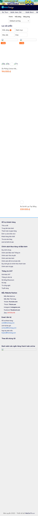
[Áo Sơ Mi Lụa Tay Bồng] (28, 119)
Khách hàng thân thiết (8, 236)
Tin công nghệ (6, 285)
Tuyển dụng (5, 288)
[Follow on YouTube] (16, 342)
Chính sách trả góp (7, 266)
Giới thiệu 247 (6, 274)
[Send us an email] (10, 342)
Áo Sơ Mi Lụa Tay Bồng (28, 206)
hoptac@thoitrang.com (9, 333)
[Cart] (31, 7)
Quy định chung (6, 250)
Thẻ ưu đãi (5, 225)
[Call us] (13, 342)
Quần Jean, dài (16, 12)
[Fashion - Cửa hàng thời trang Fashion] (8, 7)
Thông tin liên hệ (7, 277)
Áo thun (5, 12)
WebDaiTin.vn (30, 513)
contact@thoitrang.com (9, 328)
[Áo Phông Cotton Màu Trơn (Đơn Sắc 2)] (10, 50)
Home (11, 16)
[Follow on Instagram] (5, 342)
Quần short (30, 12)
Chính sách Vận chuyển (9, 255)
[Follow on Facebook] (3, 342)
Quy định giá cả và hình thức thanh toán (14, 264)
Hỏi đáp (4, 282)
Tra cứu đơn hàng (7, 239)
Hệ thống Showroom (8, 280)
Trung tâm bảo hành (8, 228)
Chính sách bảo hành (8, 258)
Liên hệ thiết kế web (8, 242)
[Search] (28, 8)
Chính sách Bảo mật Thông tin (11, 253)
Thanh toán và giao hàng (9, 231)
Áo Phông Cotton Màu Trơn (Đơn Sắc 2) (9, 69)
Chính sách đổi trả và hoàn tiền (11, 261)
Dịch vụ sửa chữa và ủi (8, 234)
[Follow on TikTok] (8, 342)
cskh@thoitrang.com (8, 323)
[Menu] (35, 7)
